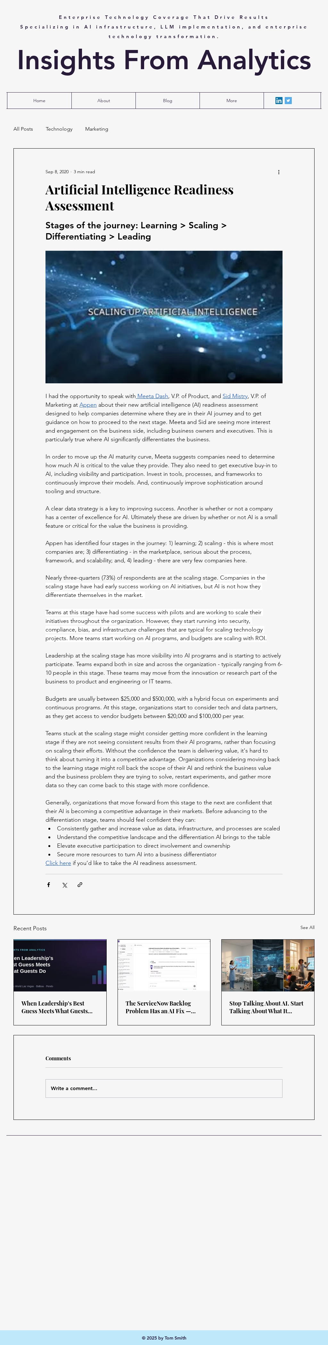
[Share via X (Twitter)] (64, 885)
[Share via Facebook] (48, 885)
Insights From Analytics (164, 60)
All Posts (23, 129)
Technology (59, 129)
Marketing (96, 129)
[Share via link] (80, 885)
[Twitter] (288, 100)
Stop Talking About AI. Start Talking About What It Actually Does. (266, 1007)
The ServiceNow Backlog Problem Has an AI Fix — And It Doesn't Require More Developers (163, 1007)
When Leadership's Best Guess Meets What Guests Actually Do (54, 1007)
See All (307, 927)
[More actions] (279, 171)
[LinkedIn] (279, 100)
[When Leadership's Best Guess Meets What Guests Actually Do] (60, 965)
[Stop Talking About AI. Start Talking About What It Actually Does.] (268, 965)
